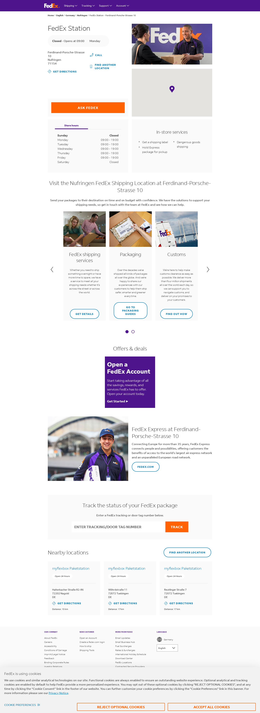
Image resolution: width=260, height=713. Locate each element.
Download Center (124, 658)
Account (121, 5)
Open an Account (88, 638)
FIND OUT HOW (173, 312)
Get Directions (62, 71)
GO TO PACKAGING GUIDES (126, 309)
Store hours (71, 125)
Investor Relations (53, 666)
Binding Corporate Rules (56, 662)
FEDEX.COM (143, 465)
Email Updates (122, 638)
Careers (48, 642)
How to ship (85, 646)
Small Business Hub (125, 642)
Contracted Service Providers (130, 666)
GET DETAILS (82, 312)
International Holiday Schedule (130, 654)
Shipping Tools (87, 650)
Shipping (69, 5)
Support (104, 5)
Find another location (105, 66)
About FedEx (50, 638)
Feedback (49, 658)
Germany (168, 639)
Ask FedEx (74, 106)
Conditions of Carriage (55, 650)
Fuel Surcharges (123, 646)
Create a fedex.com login (92, 642)
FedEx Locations (123, 662)
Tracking (87, 5)
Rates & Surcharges (125, 650)
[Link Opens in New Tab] (130, 382)
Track (177, 527)
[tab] (127, 332)
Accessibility (50, 646)
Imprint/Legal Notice (54, 654)
